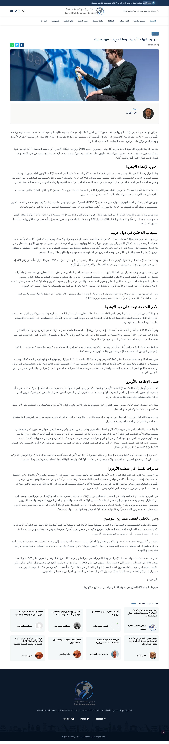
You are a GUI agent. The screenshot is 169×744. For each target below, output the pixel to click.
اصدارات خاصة (82, 21)
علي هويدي (131, 112)
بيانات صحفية (98, 21)
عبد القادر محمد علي (62, 626)
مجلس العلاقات (139, 21)
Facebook (99, 719)
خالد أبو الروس (64, 654)
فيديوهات (55, 21)
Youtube (66, 719)
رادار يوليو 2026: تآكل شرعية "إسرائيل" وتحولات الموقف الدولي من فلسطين (142, 613)
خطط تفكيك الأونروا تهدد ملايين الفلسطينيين (67, 641)
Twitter (83, 719)
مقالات (155, 33)
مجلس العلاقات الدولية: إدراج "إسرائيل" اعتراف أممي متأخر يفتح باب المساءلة (116, 2)
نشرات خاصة (68, 21)
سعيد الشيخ (141, 655)
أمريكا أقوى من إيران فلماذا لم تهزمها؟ (105, 613)
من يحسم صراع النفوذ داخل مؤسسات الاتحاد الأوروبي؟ (107, 641)
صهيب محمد (27, 655)
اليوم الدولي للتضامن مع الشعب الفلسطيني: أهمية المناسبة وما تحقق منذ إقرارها (143, 641)
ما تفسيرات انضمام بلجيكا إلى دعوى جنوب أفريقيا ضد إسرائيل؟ (29, 613)
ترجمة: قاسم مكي (100, 626)
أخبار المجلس (124, 21)
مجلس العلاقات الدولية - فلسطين (136, 627)
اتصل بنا (44, 21)
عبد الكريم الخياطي (24, 626)
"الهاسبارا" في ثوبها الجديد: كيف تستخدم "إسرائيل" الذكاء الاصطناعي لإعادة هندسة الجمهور (28, 641)
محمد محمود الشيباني (99, 654)
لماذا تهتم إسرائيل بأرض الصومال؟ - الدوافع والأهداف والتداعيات (65, 613)
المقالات (111, 21)
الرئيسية (153, 21)
